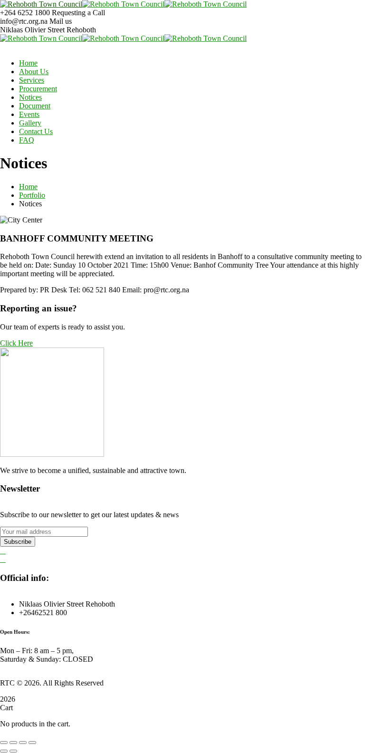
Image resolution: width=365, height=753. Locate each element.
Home (28, 187)
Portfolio (32, 195)
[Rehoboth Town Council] (41, 4)
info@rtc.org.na (24, 21)
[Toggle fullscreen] (13, 742)
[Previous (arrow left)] (4, 751)
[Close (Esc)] (32, 742)
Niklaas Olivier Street (32, 30)
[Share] (23, 742)
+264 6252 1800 (25, 13)
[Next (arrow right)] (13, 751)
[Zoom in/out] (4, 742)
